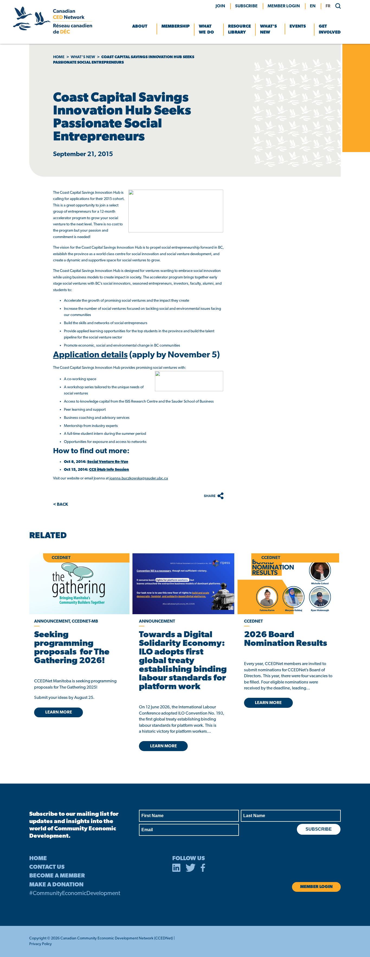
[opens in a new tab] (183, 583)
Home (58, 57)
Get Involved (330, 29)
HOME (38, 858)
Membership (175, 26)
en (313, 6)
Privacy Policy (40, 944)
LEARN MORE (58, 712)
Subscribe (246, 6)
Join (220, 6)
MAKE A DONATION (56, 885)
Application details (90, 355)
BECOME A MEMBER (57, 876)
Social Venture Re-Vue (107, 462)
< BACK (60, 504)
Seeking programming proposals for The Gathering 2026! (71, 648)
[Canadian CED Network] (52, 32)
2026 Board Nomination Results (285, 639)
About (139, 26)
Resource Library (239, 29)
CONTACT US (46, 867)
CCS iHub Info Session (109, 470)
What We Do (206, 29)
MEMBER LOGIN (284, 6)
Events (298, 26)
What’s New (268, 29)
